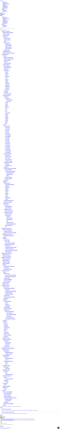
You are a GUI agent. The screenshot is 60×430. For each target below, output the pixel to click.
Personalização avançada (8, 162)
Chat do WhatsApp (8, 207)
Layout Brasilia (7, 149)
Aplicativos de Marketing (9, 311)
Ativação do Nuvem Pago (8, 231)
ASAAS (6, 104)
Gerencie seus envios (7, 261)
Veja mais (5, 238)
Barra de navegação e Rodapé (10, 171)
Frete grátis (6, 92)
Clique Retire (7, 76)
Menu (1, 15)
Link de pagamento (8, 251)
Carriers (6, 74)
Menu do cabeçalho (9, 174)
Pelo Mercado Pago (8, 45)
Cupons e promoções (7, 301)
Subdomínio (7, 185)
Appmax (6, 102)
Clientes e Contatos (6, 282)
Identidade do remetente (9, 352)
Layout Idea (7, 140)
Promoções (7, 304)
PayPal (6, 121)
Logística (5, 323)
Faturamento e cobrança (8, 269)
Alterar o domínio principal (9, 184)
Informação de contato (10, 172)
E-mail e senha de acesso (9, 210)
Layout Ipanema (8, 152)
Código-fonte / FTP (8, 165)
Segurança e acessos (7, 38)
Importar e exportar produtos (9, 58)
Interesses (6, 359)
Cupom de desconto (8, 48)
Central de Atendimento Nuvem (3, 406)
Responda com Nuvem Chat (5, 3)
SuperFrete (7, 89)
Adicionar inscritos (7, 365)
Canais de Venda (6, 286)
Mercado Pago (7, 112)
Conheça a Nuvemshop (5, 17)
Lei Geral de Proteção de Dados (8, 403)
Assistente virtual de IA (7, 339)
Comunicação (6, 204)
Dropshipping (6, 326)
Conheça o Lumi (8, 342)
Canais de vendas (7, 327)
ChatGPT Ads (6, 298)
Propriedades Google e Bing (11, 223)
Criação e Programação (9, 378)
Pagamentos (6, 96)
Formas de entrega (6, 64)
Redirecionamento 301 (8, 225)
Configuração (8, 101)
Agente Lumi (6, 340)
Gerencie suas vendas (5, 270)
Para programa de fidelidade (11, 314)
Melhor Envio (7, 86)
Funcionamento (7, 305)
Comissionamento (8, 400)
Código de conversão (9, 222)
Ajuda (3, 420)
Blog (5, 419)
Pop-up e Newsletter (8, 159)
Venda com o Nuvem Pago (6, 228)
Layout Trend (7, 143)
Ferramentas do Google (8, 308)
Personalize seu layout (5, 5)
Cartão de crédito (8, 44)
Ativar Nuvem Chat (7, 254)
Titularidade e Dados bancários (9, 235)
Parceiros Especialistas (7, 393)
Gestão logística (6, 267)
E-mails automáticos (8, 206)
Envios (5, 377)
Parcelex (6, 120)
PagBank (6, 117)
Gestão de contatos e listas (8, 361)
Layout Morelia (7, 146)
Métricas (6, 381)
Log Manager (7, 83)
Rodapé (7, 175)
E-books (11, 419)
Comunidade (5, 420)
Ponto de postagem (7, 263)
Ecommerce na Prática (5, 11)
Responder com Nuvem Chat (6, 253)
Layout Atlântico (8, 136)
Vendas (4, 272)
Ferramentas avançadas (9, 374)
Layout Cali (7, 130)
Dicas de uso (7, 345)
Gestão (5, 330)
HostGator (7, 190)
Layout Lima (7, 133)
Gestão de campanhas (8, 292)
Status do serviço (12, 420)
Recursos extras (6, 333)
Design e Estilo (7, 368)
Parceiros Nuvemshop (5, 8)
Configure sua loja (4, 2)
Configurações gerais (7, 209)
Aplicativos (5, 321)
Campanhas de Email (7, 375)
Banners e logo (7, 155)
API (6, 226)
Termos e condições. (2, 428)
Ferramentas (3, 9)
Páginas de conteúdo (8, 178)
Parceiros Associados (7, 394)
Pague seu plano (6, 42)
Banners (12, 419)
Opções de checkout (8, 213)
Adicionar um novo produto (8, 57)
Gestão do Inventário (7, 63)
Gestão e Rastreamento (7, 93)
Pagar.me (6, 115)
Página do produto (8, 156)
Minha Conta (5, 36)
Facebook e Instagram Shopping (9, 288)
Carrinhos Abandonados (8, 279)
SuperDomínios (7, 197)
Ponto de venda (6, 283)
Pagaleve (6, 114)
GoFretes (6, 79)
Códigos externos (8, 215)
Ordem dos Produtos (8, 169)
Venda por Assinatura (7, 280)
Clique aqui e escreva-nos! (2, 29)
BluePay (6, 105)
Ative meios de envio (5, 6)
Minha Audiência (6, 355)
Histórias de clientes (8, 419)
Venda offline (4, 4)
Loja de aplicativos (4, 10)
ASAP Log (7, 73)
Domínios (4, 181)
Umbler (6, 196)
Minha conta (6, 387)
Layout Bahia (7, 137)
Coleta (5, 264)
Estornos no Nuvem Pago (9, 248)
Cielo (6, 108)
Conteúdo (5, 371)
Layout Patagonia (8, 150)
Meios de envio (6, 70)
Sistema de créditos (8, 47)
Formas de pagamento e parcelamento (10, 232)
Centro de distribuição (7, 67)
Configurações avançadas (5, 22)
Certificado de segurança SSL (9, 200)
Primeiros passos (6, 35)
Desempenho (6, 380)
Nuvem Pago (7, 98)
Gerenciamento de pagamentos (9, 244)
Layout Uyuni (7, 127)
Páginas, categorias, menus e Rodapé (10, 168)
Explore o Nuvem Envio (6, 257)
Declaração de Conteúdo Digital (10, 276)
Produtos (4, 55)
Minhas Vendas (6, 273)
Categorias (3, 1)
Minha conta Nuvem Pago (7, 234)
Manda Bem (7, 85)
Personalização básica (7, 153)
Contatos (6, 362)
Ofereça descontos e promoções (10, 318)
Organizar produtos (7, 60)
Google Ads (8, 216)
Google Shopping (6, 295)
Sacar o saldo (7, 241)
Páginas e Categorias (8, 177)
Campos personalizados (9, 358)
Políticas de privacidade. (6, 428)
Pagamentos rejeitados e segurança (10, 247)
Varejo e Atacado (6, 337)
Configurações (5, 203)
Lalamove (6, 82)
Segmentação (6, 356)
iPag (6, 111)
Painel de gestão (7, 245)
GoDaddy (6, 188)
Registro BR (7, 187)
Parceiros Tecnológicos (7, 396)
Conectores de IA (7, 346)
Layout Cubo (7, 139)
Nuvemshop (1, 0)
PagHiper (6, 118)
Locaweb (6, 194)
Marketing (5, 299)
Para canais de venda (9, 317)
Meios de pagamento (6, 95)
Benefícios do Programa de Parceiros (10, 397)
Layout (4, 124)
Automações (5, 383)
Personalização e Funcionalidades (10, 291)
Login (2, 27)
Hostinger (6, 191)
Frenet (6, 77)
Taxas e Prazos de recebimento (10, 242)
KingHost (6, 193)
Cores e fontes (7, 158)
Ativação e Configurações (8, 229)
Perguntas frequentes (9, 420)
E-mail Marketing (7, 307)
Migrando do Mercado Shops (8, 32)
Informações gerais (7, 66)
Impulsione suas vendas (5, 7)
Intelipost (6, 80)
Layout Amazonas (8, 134)
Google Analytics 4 (9, 219)
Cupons (6, 302)
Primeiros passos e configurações (9, 266)
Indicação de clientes (8, 399)
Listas (6, 364)
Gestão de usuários (7, 39)
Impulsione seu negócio (5, 285)
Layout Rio (7, 131)
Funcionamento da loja (7, 51)
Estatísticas (5, 320)
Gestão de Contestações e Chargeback (11, 250)
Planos (5, 41)
